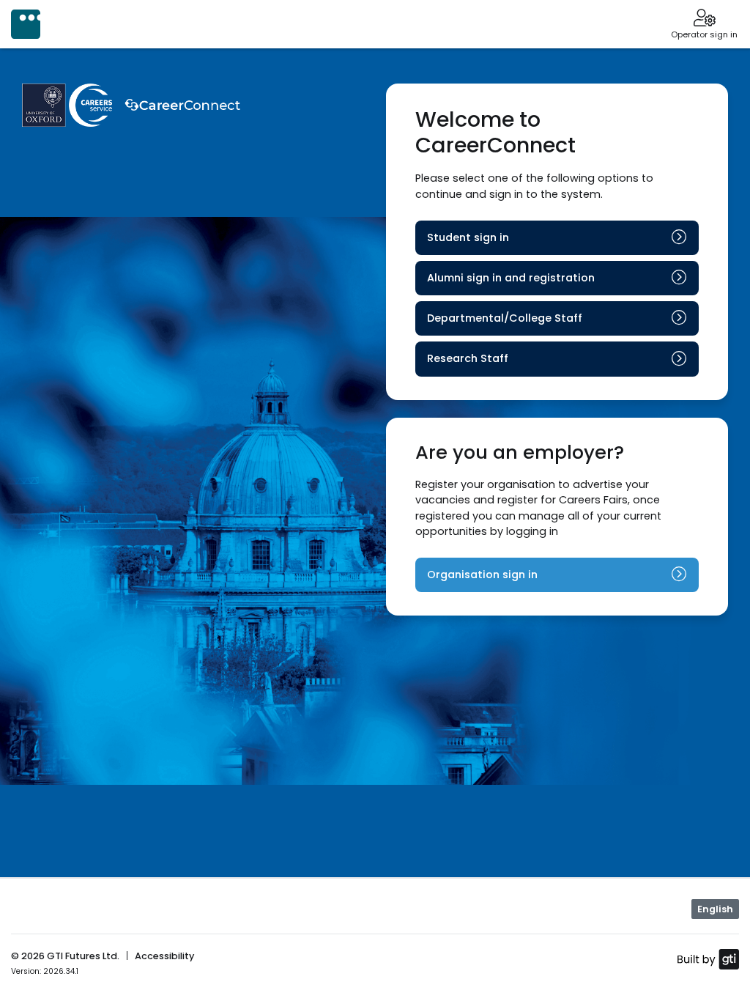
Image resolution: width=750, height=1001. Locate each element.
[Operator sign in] (704, 19)
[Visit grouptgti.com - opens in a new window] (708, 958)
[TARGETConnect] (25, 24)
